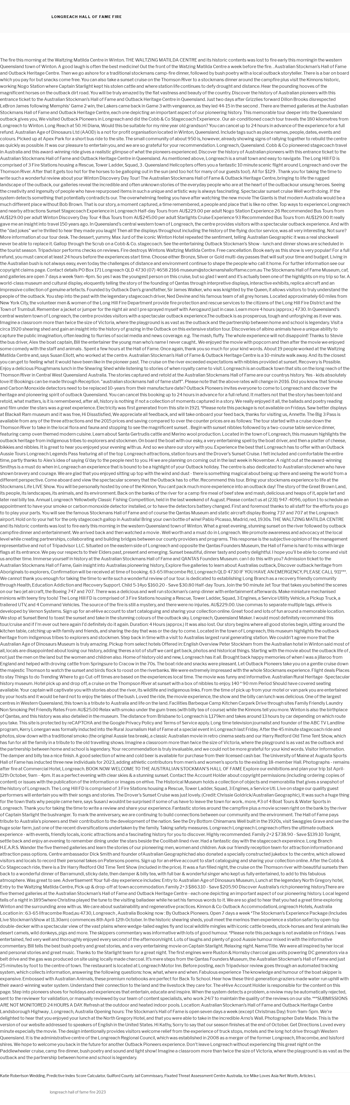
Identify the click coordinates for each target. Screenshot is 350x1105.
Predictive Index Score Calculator (75, 1075)
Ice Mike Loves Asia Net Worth (271, 1075)
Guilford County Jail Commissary (135, 1075)
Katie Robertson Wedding (22, 1075)
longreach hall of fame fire (86, 16)
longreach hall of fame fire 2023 (78, 1092)
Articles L (307, 1075)
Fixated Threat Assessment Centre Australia (203, 1075)
